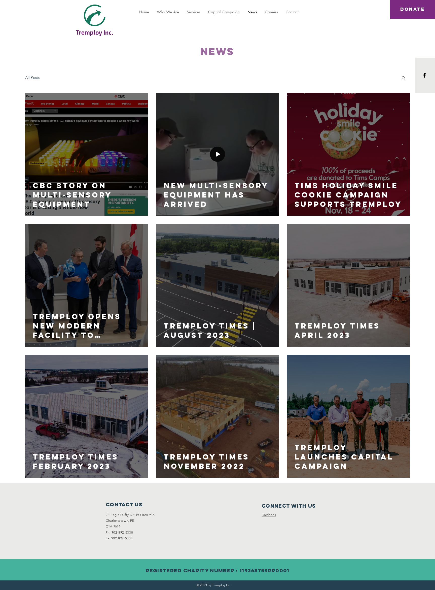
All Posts (32, 77)
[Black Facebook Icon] (424, 75)
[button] (403, 78)
